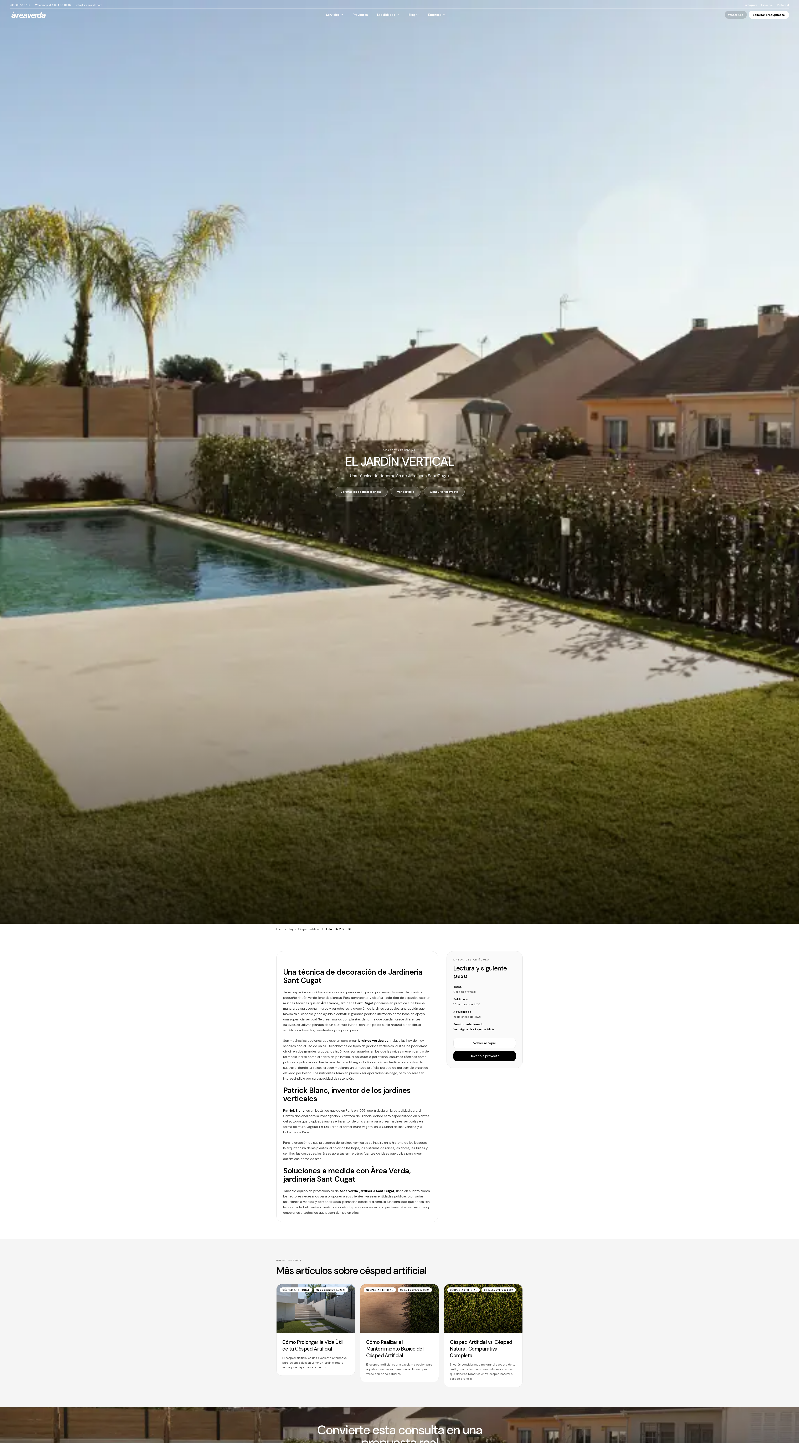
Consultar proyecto (444, 492)
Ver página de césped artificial (474, 1029)
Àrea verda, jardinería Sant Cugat (347, 1003)
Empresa (434, 15)
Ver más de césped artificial (361, 492)
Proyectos (360, 15)
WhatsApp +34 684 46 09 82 (53, 5)
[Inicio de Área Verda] (28, 14)
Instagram (751, 5)
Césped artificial (309, 929)
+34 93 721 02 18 (20, 5)
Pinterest (783, 5)
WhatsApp (735, 15)
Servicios (333, 15)
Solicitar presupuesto (769, 15)
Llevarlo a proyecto (484, 1056)
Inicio (279, 929)
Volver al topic (484, 1043)
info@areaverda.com (89, 5)
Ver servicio (405, 492)
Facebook (767, 5)
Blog (411, 15)
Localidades (386, 15)
